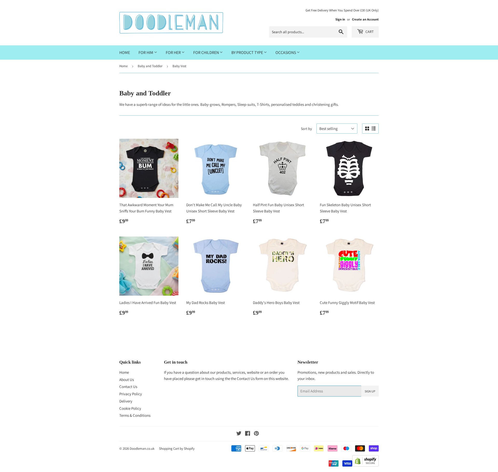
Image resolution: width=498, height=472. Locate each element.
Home (124, 52)
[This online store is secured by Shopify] (365, 465)
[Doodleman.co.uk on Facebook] (247, 434)
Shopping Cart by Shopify (177, 448)
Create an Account (365, 19)
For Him (146, 52)
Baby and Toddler (150, 66)
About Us (126, 379)
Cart (369, 31)
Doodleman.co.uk (142, 448)
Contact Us (128, 386)
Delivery (125, 401)
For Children (206, 52)
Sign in (340, 19)
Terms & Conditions (134, 415)
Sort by (306, 128)
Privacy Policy (130, 393)
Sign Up (370, 391)
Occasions (286, 52)
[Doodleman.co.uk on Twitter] (238, 434)
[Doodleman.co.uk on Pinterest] (256, 434)
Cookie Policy (130, 408)
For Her (174, 52)
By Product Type (247, 52)
